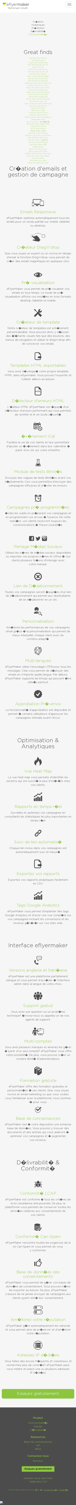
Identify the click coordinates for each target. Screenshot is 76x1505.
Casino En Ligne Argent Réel (38, 124)
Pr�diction (38, 28)
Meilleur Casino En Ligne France (38, 135)
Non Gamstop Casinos (38, 58)
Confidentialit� (50, 1490)
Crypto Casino (38, 147)
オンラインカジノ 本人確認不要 (38, 122)
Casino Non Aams (38, 108)
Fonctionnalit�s (38, 34)
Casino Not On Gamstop (38, 63)
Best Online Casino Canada (38, 76)
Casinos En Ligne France (38, 142)
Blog (38, 1449)
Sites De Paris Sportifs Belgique (38, 117)
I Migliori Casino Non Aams (38, 85)
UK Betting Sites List (38, 101)
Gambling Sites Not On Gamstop (38, 83)
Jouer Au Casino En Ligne (38, 163)
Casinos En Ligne (38, 110)
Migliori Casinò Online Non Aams (38, 153)
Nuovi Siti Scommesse (38, 149)
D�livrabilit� (38, 31)
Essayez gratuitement (38, 1394)
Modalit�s (64, 1490)
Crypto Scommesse (38, 126)
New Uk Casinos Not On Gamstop (38, 103)
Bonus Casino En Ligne (38, 151)
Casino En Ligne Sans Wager (38, 156)
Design (38, 1426)
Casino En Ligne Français (38, 133)
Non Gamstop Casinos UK (38, 65)
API (38, 1445)
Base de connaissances (38, 1442)
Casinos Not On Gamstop (38, 81)
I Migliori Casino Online (38, 113)
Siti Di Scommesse (38, 128)
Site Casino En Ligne (38, 160)
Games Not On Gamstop (38, 79)
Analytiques (38, 25)
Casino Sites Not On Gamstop (38, 92)
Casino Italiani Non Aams (38, 137)
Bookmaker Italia (38, 119)
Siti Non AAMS (38, 158)
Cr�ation (38, 22)
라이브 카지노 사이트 (38, 131)
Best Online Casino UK (38, 69)
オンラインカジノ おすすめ (38, 140)
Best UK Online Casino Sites (38, 88)
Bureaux (38, 1461)
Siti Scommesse (38, 60)
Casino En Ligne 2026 (38, 144)
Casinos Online (38, 67)
